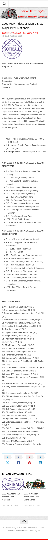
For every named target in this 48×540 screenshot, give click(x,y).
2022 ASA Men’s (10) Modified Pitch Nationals (11, 497)
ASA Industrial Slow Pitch (25, 33)
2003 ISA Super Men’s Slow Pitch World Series (31, 497)
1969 (4, 33)
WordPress (22, 530)
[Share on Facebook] (18, 460)
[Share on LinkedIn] (40, 460)
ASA (9, 33)
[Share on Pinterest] (29, 460)
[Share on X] (7, 460)
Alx (38, 530)
